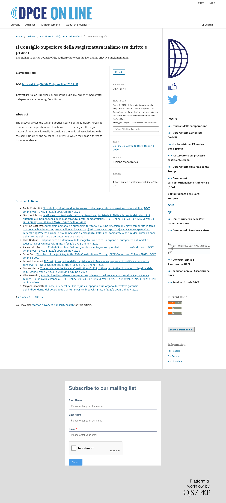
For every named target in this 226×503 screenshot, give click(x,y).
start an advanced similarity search (53, 305)
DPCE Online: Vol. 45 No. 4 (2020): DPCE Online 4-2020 (66, 243)
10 (36, 297)
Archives (30, 24)
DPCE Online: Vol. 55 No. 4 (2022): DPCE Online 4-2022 (55, 272)
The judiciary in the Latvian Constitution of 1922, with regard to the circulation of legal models (96, 268)
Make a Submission (181, 329)
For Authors (174, 356)
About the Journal (77, 24)
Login (212, 2)
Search (208, 24)
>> (42, 297)
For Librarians (175, 361)
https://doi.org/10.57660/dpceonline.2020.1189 (50, 84)
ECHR (171, 205)
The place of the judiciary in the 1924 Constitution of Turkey (72, 254)
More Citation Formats (127, 129)
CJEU (171, 212)
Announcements (51, 24)
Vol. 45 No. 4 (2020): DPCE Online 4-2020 (61, 36)
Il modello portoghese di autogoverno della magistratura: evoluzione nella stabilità (93, 208)
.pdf (120, 72)
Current (15, 24)
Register (201, 2)
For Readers (174, 350)
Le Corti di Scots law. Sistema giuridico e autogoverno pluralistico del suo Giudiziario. (96, 247)
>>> (170, 126)
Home (19, 36)
